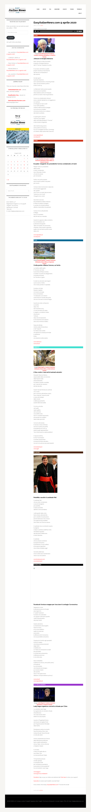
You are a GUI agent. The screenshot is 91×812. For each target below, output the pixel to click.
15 (24, 164)
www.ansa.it (37, 343)
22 (24, 168)
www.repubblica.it (38, 135)
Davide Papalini (41, 260)
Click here (63, 777)
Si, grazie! (10, 37)
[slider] (80, 31)
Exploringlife (41, 367)
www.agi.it (36, 448)
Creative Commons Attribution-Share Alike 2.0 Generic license (44, 160)
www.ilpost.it (37, 137)
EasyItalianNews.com (17, 10)
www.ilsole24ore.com (39, 559)
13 (17, 164)
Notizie (41, 790)
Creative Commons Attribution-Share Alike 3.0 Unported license (45, 262)
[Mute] (77, 31)
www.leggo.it (37, 771)
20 (17, 168)
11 (11, 164)
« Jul (7, 179)
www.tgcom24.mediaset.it (40, 773)
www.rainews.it (37, 341)
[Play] (35, 31)
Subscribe (36, 781)
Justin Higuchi (41, 703)
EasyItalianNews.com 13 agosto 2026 (16, 59)
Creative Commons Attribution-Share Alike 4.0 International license (44, 369)
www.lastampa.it (38, 447)
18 (11, 168)
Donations (36, 777)
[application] (58, 31)
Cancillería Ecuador (44, 158)
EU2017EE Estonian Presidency (46, 53)
